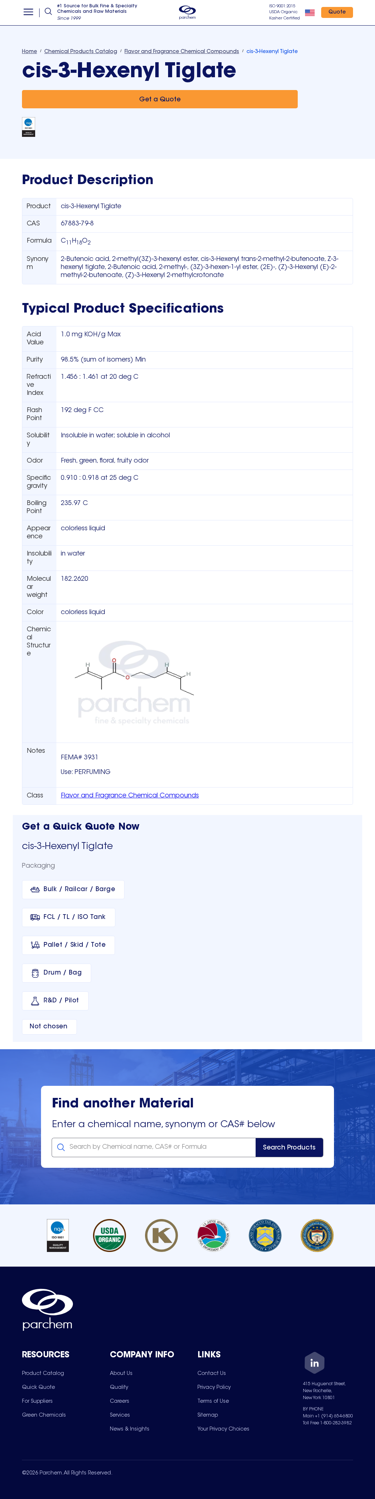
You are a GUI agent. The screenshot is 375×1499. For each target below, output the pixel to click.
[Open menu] (28, 12)
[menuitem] (43, 1373)
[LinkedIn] (314, 1364)
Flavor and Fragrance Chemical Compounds (130, 796)
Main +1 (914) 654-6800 (328, 1416)
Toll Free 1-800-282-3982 (327, 1423)
